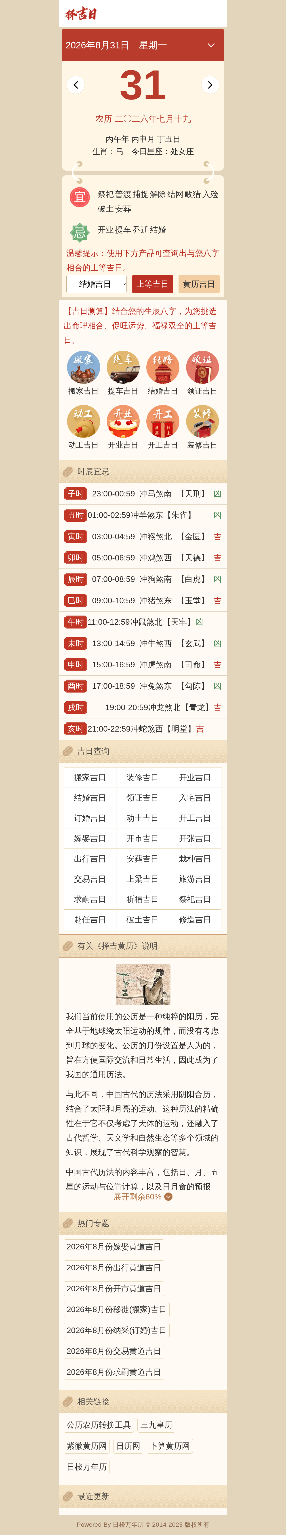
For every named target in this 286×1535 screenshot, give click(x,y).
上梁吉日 (142, 879)
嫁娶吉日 (90, 838)
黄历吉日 (199, 283)
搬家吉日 (90, 777)
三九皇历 (156, 1424)
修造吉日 (195, 919)
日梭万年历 (87, 1466)
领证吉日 (142, 797)
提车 (123, 229)
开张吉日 (195, 838)
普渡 (123, 194)
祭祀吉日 (195, 899)
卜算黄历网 (170, 1445)
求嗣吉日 (90, 899)
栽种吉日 (195, 858)
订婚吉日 (90, 818)
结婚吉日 (90, 797)
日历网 (128, 1445)
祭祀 (106, 194)
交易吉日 (90, 879)
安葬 (123, 208)
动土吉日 (142, 818)
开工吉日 (195, 818)
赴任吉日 (90, 919)
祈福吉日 (142, 899)
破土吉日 (142, 919)
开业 (106, 229)
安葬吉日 (142, 858)
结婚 (158, 229)
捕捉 (140, 194)
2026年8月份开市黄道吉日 (114, 1288)
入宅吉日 (195, 797)
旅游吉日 (195, 879)
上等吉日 (153, 283)
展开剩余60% (137, 1196)
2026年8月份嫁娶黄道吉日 (114, 1246)
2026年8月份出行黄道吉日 (114, 1267)
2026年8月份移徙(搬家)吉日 (117, 1309)
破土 (106, 208)
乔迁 (140, 229)
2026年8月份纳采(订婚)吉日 (117, 1330)
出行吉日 (90, 858)
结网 (175, 194)
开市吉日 (142, 838)
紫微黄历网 (87, 1445)
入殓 (210, 194)
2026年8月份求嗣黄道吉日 (114, 1372)
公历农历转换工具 (99, 1424)
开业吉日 (195, 777)
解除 (158, 194)
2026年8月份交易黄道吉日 (114, 1351)
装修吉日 (142, 777)
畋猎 (193, 194)
